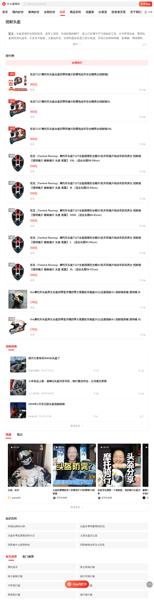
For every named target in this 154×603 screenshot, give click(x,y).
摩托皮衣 (13, 567)
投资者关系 (119, 12)
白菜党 (103, 12)
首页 (5, 12)
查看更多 (75, 425)
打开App (145, 4)
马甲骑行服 (14, 585)
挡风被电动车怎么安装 (92, 544)
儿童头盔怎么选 (88, 535)
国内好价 (18, 12)
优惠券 (90, 12)
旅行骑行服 (86, 594)
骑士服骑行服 (15, 576)
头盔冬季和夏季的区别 (92, 526)
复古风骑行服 (87, 567)
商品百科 (75, 12)
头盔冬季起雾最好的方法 (21, 535)
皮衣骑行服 (86, 585)
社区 (62, 12)
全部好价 (49, 12)
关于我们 (135, 12)
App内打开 (80, 584)
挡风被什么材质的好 (19, 544)
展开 (75, 44)
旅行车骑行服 (87, 576)
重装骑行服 (14, 594)
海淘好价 (33, 12)
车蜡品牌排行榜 (16, 526)
